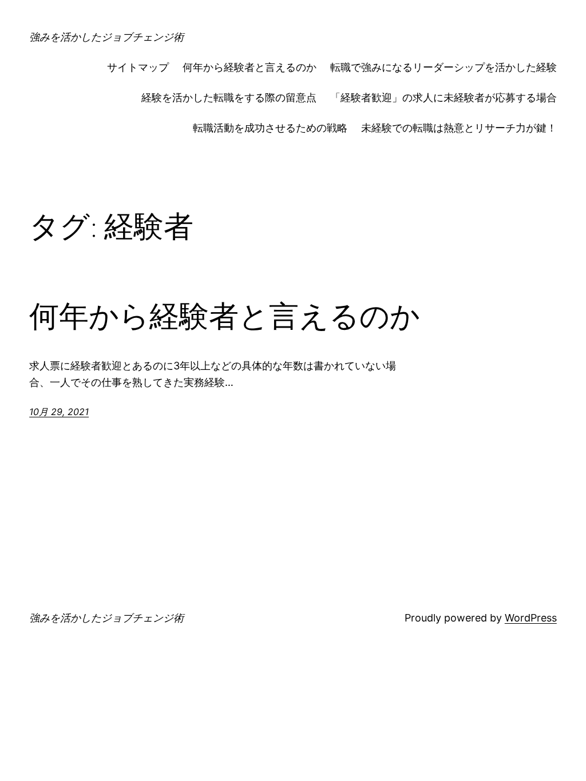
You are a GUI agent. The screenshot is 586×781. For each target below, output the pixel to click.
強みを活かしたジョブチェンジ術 (106, 37)
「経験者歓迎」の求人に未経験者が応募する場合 (443, 97)
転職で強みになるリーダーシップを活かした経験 (443, 67)
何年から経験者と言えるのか (249, 67)
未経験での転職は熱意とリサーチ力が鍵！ (459, 128)
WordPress (531, 618)
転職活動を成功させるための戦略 (270, 128)
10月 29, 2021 (59, 411)
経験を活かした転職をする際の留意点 (228, 97)
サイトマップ (138, 67)
